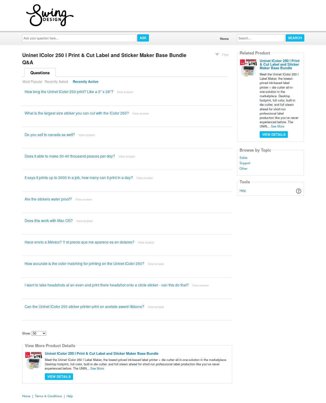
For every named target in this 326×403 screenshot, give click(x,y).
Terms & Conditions (48, 396)
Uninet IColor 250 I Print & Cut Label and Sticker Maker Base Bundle (101, 353)
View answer (125, 92)
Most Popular (32, 81)
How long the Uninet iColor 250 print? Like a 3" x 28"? (69, 91)
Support (245, 163)
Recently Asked (56, 81)
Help (243, 190)
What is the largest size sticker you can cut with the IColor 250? (77, 113)
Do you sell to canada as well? (50, 134)
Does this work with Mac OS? (49, 220)
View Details (59, 376)
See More (97, 368)
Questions (40, 72)
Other (243, 168)
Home (224, 38)
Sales (243, 157)
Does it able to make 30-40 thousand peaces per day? (70, 156)
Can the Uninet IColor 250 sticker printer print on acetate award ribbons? (84, 306)
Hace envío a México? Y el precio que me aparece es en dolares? (79, 241)
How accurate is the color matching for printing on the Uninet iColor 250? (84, 263)
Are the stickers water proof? (48, 199)
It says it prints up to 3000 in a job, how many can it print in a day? (79, 177)
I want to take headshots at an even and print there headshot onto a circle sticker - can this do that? (107, 284)
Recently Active (85, 81)
